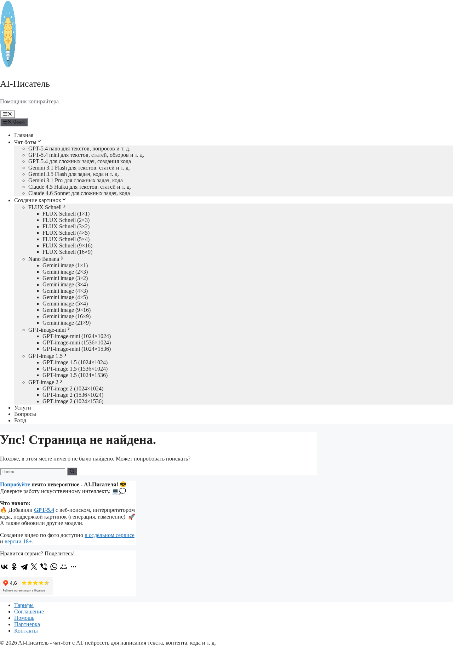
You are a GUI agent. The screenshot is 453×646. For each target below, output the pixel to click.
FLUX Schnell (45, 207)
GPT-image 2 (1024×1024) (72, 388)
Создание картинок (37, 200)
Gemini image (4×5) (65, 297)
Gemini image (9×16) (66, 310)
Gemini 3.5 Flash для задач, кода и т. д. (73, 174)
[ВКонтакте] (4, 566)
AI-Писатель (25, 84)
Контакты (26, 631)
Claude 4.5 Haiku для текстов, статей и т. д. (79, 187)
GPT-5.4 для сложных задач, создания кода (79, 161)
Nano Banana (43, 259)
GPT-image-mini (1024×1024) (76, 336)
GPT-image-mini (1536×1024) (76, 342)
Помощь (24, 618)
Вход (20, 420)
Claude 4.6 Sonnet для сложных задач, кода (79, 193)
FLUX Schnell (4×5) (66, 233)
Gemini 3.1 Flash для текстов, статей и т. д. (79, 168)
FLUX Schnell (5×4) (66, 239)
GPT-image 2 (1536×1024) (72, 395)
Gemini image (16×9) (66, 316)
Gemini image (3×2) (65, 278)
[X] (34, 566)
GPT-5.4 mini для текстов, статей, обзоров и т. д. (86, 155)
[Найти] (72, 471)
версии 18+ (18, 541)
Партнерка (27, 624)
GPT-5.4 (44, 510)
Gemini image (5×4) (65, 304)
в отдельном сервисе (109, 535)
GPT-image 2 (43, 382)
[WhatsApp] (54, 566)
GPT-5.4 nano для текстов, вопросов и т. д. (79, 148)
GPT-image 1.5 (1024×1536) (75, 375)
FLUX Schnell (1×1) (66, 214)
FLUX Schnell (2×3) (66, 220)
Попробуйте (15, 484)
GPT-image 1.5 (45, 356)
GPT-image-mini (47, 330)
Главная (23, 135)
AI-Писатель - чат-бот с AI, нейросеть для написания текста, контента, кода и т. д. (117, 643)
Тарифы (24, 605)
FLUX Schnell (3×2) (66, 226)
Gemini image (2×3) (65, 272)
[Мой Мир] (63, 566)
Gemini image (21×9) (66, 323)
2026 (11, 643)
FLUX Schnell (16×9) (67, 252)
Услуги (22, 408)
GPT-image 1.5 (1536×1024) (75, 369)
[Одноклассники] (14, 566)
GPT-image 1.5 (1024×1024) (75, 362)
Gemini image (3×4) (65, 284)
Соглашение (29, 611)
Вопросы (25, 414)
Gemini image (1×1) (65, 265)
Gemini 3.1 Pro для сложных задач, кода (75, 180)
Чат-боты (25, 142)
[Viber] (44, 566)
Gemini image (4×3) (65, 291)
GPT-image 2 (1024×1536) (72, 401)
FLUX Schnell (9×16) (67, 245)
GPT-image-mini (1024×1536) (76, 349)
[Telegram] (24, 566)
